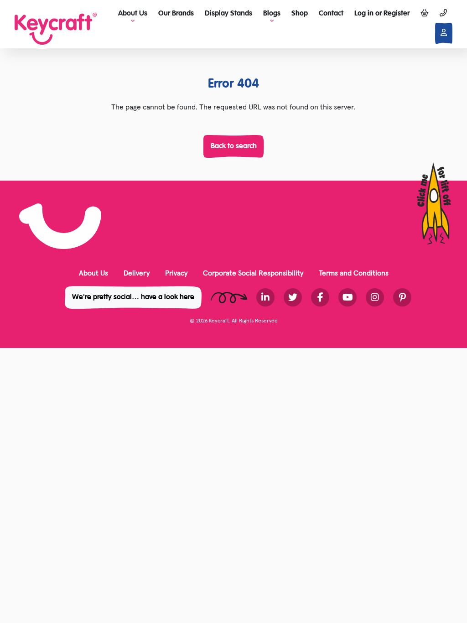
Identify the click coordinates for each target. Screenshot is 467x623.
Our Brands (176, 13)
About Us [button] (132, 13)
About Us (93, 272)
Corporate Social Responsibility (253, 272)
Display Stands (228, 13)
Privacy (176, 272)
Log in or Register (382, 13)
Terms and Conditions (354, 272)
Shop (299, 13)
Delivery (137, 272)
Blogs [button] (271, 13)
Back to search (234, 146)
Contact (331, 13)
